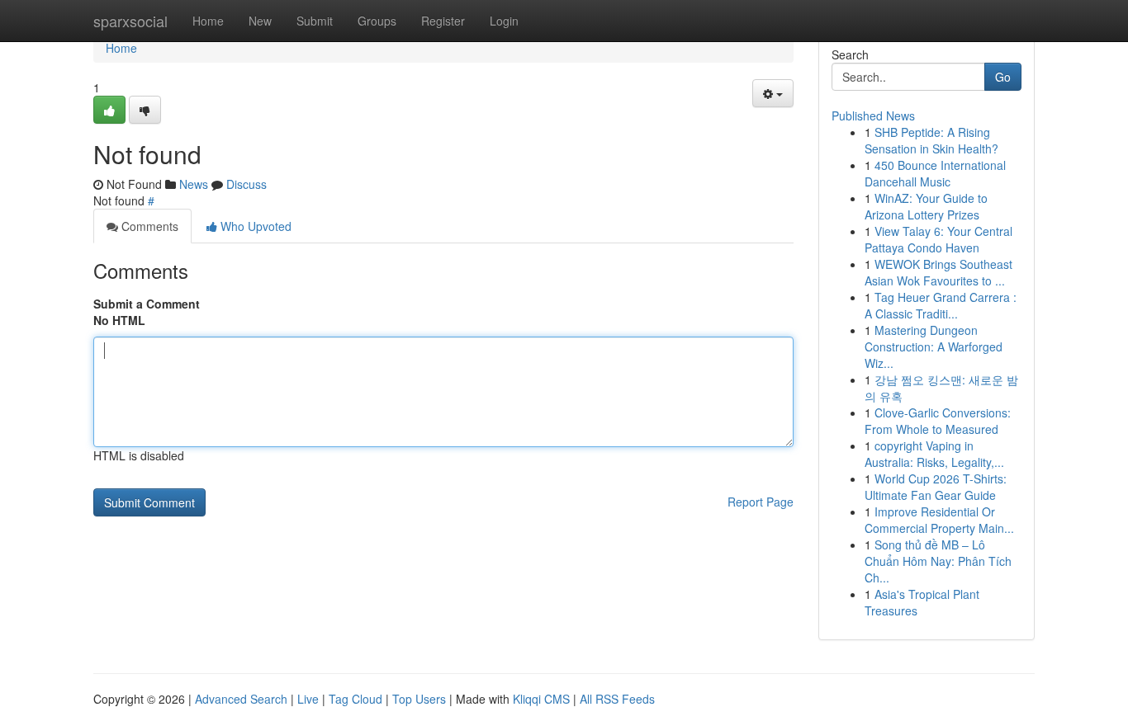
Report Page (761, 501)
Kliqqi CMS (541, 699)
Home (208, 20)
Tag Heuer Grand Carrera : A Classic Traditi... (941, 305)
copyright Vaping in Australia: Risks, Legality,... (934, 453)
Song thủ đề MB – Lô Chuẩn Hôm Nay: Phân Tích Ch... (938, 561)
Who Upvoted (254, 226)
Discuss (246, 184)
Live (308, 699)
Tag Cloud (355, 699)
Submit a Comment (146, 303)
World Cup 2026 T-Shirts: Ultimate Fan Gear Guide (936, 486)
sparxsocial (130, 20)
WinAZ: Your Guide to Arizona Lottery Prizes (926, 206)
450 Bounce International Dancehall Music (935, 173)
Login (504, 20)
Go (1003, 76)
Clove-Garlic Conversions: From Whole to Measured (938, 420)
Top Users (419, 699)
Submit (314, 20)
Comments (148, 226)
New (260, 20)
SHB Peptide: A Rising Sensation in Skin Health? (931, 140)
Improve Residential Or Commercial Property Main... (939, 519)
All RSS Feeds (617, 699)
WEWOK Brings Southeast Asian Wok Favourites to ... (938, 272)
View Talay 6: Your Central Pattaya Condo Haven (938, 239)
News (193, 184)
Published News (873, 115)
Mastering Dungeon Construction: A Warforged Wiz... (933, 346)
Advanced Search (241, 699)
